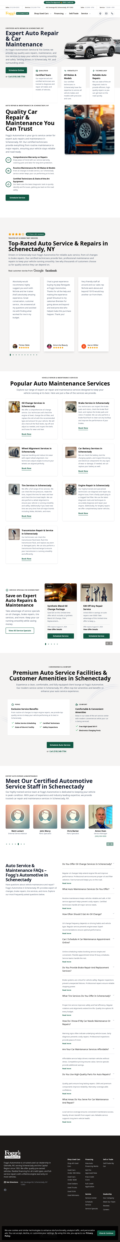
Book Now (26, 434)
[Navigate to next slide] (110, 643)
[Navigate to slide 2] (13, 354)
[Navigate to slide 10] (37, 354)
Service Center (91, 1198)
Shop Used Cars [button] (41, 13)
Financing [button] (59, 13)
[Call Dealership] (112, 13)
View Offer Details (54, 629)
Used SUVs (72, 1191)
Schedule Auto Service (60, 745)
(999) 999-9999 (73, 836)
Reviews (106, 1206)
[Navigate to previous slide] (107, 643)
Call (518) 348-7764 (16, 76)
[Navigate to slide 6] (25, 354)
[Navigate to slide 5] (22, 354)
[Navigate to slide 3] (16, 354)
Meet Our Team (109, 1202)
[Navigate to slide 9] (34, 354)
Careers (106, 1209)
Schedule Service (17, 197)
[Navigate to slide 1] (10, 354)
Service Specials (91, 1208)
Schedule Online (16, 70)
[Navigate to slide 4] (19, 354)
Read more (66, 883)
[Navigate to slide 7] (28, 354)
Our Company (108, 1198)
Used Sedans (73, 1184)
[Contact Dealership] (106, 13)
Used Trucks (72, 1187)
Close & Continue (106, 1233)
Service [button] (84, 13)
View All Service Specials (20, 630)
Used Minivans (73, 1195)
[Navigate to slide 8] (31, 354)
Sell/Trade (73, 13)
